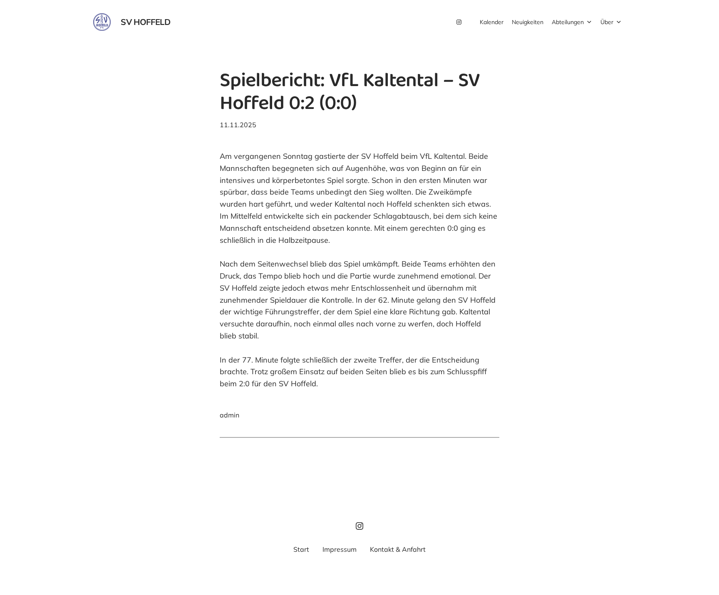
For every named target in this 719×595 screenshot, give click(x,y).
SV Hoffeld (145, 22)
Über (606, 22)
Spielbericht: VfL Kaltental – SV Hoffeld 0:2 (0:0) (350, 93)
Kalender (491, 22)
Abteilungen (568, 22)
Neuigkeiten (527, 22)
